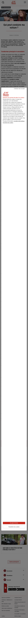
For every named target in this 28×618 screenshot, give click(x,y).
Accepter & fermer (14, 523)
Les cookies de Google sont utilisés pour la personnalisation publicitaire (13, 108)
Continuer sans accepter (19, 88)
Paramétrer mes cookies (14, 526)
